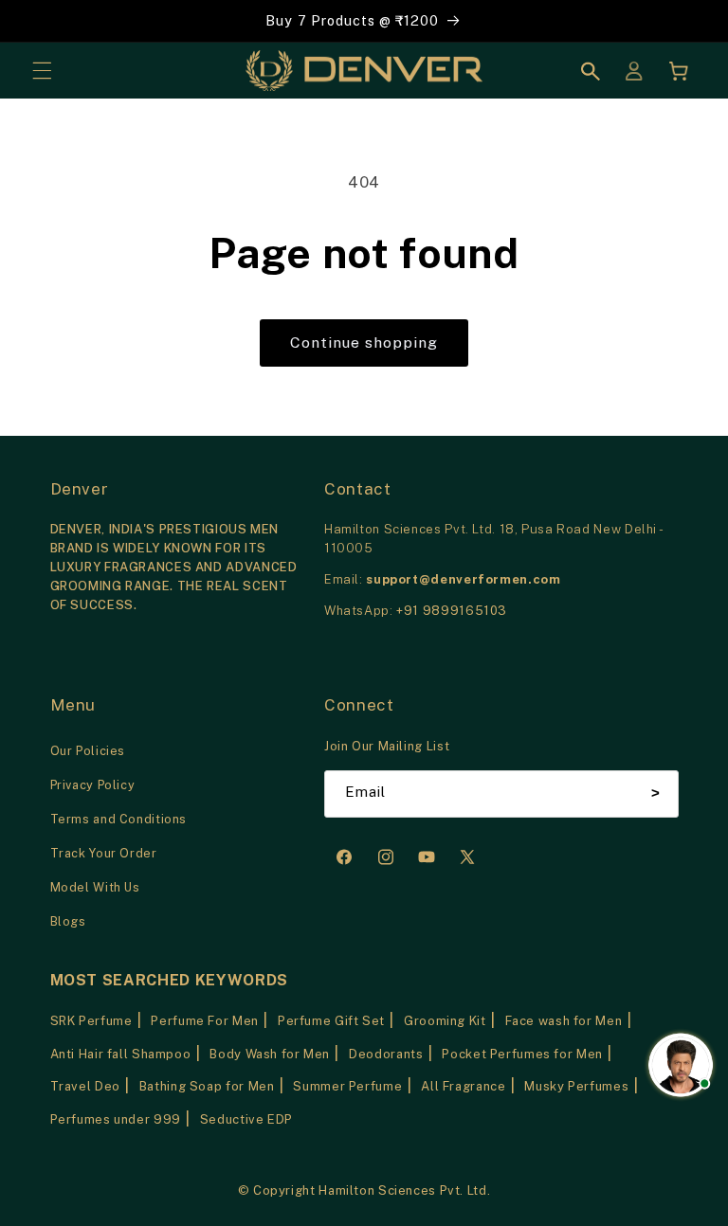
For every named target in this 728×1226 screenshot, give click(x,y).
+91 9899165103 (451, 611)
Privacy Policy (93, 785)
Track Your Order (103, 853)
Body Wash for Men (269, 1054)
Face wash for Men (564, 1021)
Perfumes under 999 (115, 1119)
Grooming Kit (445, 1021)
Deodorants (386, 1054)
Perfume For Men (204, 1021)
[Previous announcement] (38, 21)
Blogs (68, 921)
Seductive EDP (246, 1119)
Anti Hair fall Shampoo (120, 1054)
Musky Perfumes (576, 1086)
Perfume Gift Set (331, 1021)
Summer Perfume (347, 1086)
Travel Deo (85, 1086)
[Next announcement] (690, 21)
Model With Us (95, 887)
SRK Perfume (91, 1021)
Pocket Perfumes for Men (522, 1054)
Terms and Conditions (119, 819)
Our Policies (88, 751)
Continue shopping (364, 343)
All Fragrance (463, 1086)
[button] (42, 71)
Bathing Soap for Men (207, 1086)
